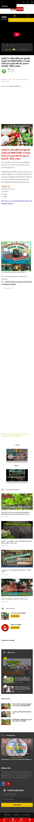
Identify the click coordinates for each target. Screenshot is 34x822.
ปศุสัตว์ (13, 664)
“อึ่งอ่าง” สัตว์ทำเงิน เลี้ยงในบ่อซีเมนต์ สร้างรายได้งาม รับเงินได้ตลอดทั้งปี (21, 704)
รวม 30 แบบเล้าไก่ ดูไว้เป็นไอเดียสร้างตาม (22, 712)
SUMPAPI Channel (15, 624)
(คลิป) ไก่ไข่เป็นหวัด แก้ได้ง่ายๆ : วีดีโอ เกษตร (14, 599)
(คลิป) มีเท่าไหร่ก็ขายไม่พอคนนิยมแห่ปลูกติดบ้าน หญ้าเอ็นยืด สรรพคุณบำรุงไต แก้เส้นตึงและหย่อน (15, 513)
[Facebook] (3, 784)
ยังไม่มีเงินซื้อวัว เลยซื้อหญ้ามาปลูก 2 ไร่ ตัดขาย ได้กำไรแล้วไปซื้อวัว (22, 720)
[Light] (3, 45)
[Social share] (12, 45)
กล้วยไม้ (9, 434)
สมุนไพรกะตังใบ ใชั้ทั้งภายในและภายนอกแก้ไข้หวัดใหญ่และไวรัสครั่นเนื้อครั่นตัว (23, 680)
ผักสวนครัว (26, 434)
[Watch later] (7, 45)
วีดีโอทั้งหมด (26, 79)
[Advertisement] (17, 107)
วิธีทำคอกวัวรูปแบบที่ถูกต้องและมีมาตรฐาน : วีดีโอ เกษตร (17, 667)
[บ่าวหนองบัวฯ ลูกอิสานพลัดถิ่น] (5, 616)
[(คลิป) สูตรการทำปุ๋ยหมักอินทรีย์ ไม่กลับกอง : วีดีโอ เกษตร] (17, 558)
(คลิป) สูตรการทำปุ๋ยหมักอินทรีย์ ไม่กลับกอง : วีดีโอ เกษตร (16, 571)
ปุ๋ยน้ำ (19, 434)
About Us (16, 815)
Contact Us (26, 815)
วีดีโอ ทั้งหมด (5, 6)
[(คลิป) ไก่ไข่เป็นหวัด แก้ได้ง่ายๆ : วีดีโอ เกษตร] (17, 587)
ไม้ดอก (20, 436)
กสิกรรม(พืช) (18, 79)
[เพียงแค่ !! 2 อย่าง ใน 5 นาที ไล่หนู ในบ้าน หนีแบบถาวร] (17, 747)
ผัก (21, 434)
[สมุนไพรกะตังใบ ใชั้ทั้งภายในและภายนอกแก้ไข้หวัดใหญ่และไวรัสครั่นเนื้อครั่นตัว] (8, 680)
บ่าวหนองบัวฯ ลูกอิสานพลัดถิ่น (18, 613)
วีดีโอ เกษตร (11, 69)
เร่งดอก (11, 436)
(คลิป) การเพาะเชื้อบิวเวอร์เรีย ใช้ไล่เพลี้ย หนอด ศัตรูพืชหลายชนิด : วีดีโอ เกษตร (16, 542)
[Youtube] (8, 784)
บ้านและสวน (14, 757)
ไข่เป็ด (16, 436)
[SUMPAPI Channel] (5, 627)
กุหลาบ (13, 434)
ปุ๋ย (16, 434)
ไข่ (14, 436)
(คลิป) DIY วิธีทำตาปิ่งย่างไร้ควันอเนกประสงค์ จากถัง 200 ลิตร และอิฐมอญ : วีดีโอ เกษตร (22, 689)
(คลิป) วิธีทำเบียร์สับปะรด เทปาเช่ (21, 20)
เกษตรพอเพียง (4, 436)
